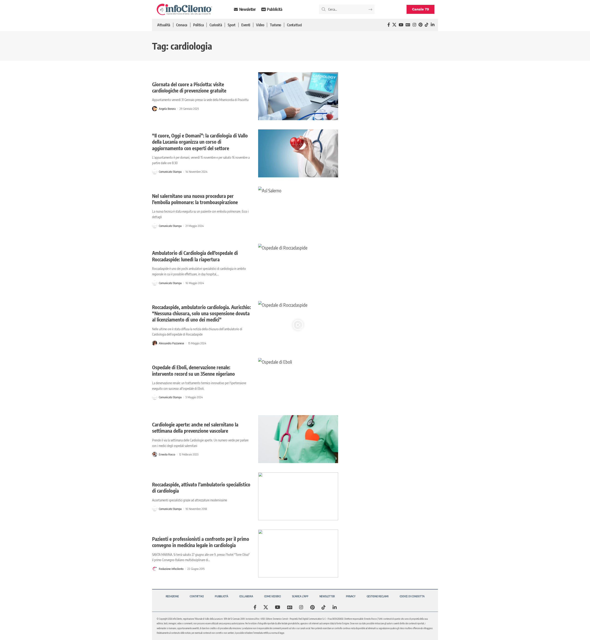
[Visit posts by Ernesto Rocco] (154, 454)
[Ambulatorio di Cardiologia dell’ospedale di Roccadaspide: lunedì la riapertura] (298, 268)
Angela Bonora (167, 108)
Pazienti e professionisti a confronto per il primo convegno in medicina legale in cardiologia (200, 542)
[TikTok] (427, 24)
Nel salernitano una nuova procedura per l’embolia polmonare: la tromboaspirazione (195, 199)
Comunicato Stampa (170, 171)
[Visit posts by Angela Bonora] (154, 108)
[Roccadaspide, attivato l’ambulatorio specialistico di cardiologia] (298, 496)
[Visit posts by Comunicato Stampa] (154, 171)
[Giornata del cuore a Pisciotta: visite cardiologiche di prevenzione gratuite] (298, 96)
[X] (394, 24)
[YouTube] (401, 24)
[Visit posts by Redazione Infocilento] (154, 568)
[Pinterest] (420, 24)
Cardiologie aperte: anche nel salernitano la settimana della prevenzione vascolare (195, 427)
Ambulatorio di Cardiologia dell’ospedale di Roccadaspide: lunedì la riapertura (195, 256)
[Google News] (407, 24)
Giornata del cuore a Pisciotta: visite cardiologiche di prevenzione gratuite (189, 87)
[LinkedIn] (433, 24)
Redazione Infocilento (171, 569)
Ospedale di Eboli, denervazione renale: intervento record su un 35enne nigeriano (193, 370)
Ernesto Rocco (167, 454)
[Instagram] (414, 24)
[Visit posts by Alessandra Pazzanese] (154, 343)
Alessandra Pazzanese (171, 343)
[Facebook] (388, 24)
